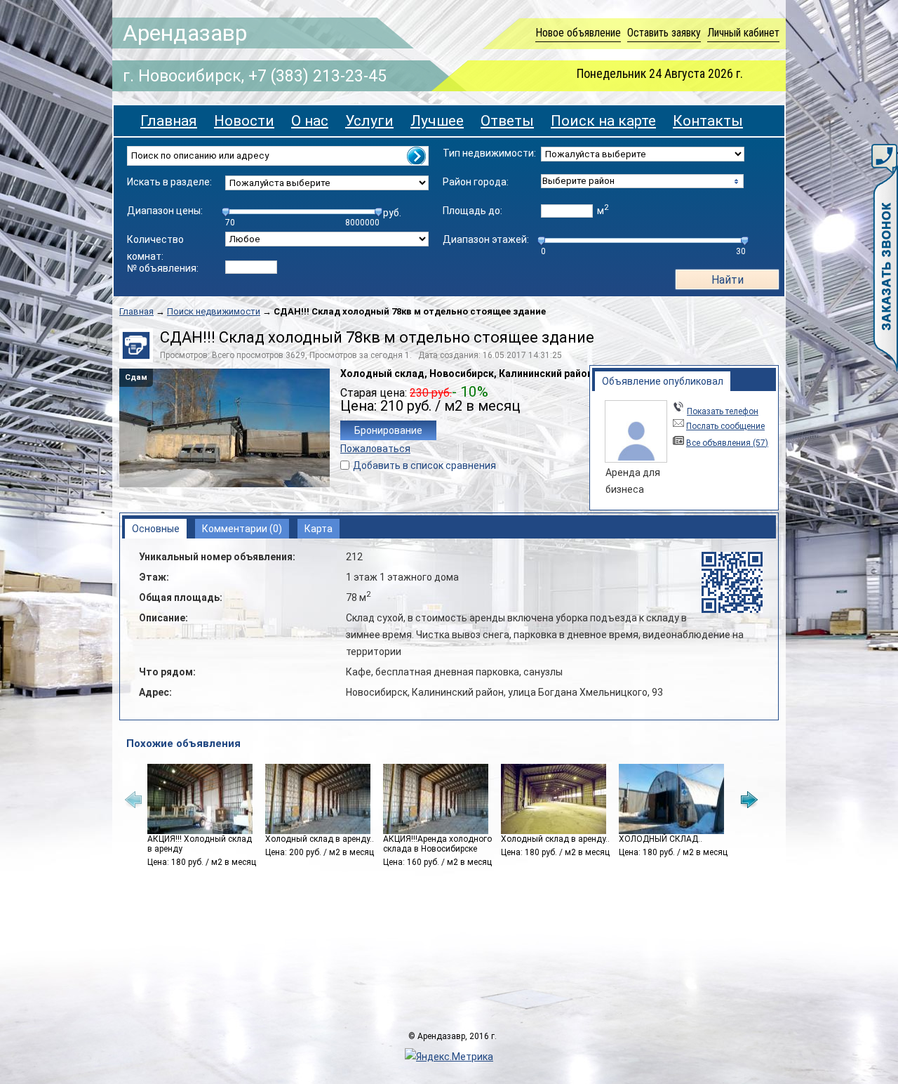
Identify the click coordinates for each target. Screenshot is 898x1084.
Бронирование (388, 430)
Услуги (369, 120)
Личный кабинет (743, 32)
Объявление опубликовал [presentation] (662, 381)
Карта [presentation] (318, 528)
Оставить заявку (664, 32)
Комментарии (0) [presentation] (242, 528)
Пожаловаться (375, 448)
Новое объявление (578, 32)
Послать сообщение (725, 426)
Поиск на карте (603, 120)
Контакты (708, 120)
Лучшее (437, 120)
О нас (309, 120)
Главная (168, 120)
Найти (727, 279)
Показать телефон (722, 411)
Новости (244, 120)
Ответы (507, 120)
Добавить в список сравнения (424, 465)
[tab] (662, 381)
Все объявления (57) (727, 443)
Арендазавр (185, 33)
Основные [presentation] (156, 528)
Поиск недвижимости (213, 311)
